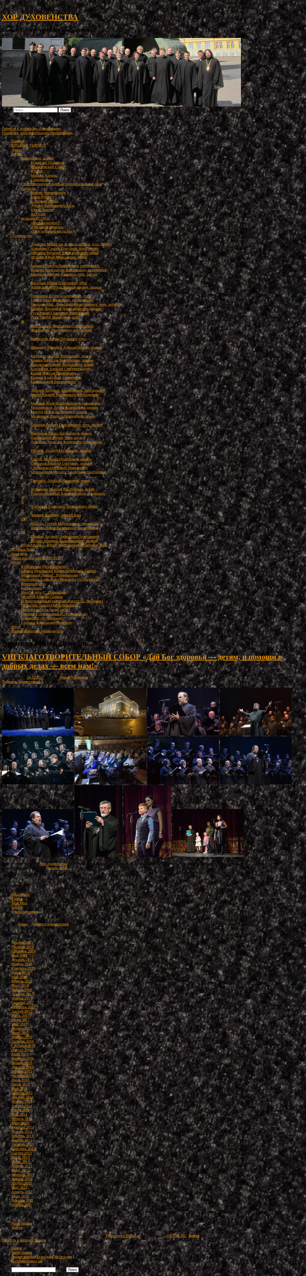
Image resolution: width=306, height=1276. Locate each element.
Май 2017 (19, 1024)
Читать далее (59, 868)
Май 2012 (19, 1187)
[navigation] (153, 1259)
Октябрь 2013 (22, 1145)
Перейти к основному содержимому (31, 129)
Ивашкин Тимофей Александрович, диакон (66, 347)
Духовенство (22, 236)
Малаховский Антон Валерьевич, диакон (64, 408)
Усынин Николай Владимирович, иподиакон (68, 493)
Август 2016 (21, 1050)
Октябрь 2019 (22, 947)
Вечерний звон (33, 584)
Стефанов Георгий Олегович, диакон (61, 463)
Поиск (7, 110)
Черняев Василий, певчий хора (56, 515)
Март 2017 (20, 1033)
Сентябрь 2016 (23, 1046)
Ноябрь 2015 (21, 1071)
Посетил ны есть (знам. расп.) (45, 610)
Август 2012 (21, 1183)
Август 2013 (21, 1153)
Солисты (28, 188)
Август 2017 (21, 1011)
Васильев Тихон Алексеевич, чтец (59, 283)
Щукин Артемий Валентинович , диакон (64, 541)
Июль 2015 (20, 1080)
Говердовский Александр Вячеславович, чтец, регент (75, 304)
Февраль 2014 (22, 1127)
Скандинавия (42, 180)
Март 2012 (20, 1196)
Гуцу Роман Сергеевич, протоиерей (60, 313)
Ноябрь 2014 (21, 1102)
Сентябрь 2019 (23, 951)
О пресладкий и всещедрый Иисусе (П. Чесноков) (62, 601)
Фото (15, 627)
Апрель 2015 (21, 1093)
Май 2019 (19, 955)
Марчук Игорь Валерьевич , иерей (59, 412)
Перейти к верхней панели (24, 1240)
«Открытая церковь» (47, 227)
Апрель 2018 (21, 981)
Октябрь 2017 (22, 1003)
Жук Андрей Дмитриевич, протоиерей (62, 326)
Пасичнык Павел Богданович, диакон (61, 433)
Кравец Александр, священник (56, 377)
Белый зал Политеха (47, 162)
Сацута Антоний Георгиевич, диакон (61, 459)
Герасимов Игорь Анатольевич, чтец (61, 296)
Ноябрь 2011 (21, 1205)
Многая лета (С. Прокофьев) (44, 592)
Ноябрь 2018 (21, 964)
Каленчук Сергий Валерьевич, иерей (61, 356)
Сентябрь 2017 (23, 1007)
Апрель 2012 (21, 1192)
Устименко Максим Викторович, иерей (63, 489)
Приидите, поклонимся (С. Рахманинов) (54, 614)
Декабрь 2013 (22, 1136)
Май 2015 (19, 1089)
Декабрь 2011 (22, 1200)
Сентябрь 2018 (23, 968)
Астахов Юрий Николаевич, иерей (59, 257)
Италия (37, 171)
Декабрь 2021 (22, 942)
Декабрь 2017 (22, 994)
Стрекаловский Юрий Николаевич (59, 468)
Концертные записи (37, 158)
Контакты (19, 554)
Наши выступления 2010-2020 (36, 558)
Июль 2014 (20, 1110)
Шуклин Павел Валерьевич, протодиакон (64, 528)
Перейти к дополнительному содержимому (37, 133)
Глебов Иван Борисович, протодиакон (62, 300)
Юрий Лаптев (42, 210)
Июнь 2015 (20, 1084)
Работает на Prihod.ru (123, 1236)
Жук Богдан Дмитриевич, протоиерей (61, 330)
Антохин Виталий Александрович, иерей (65, 253)
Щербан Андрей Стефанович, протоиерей (65, 536)
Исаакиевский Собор (48, 167)
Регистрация (21, 1223)
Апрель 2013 (21, 1166)
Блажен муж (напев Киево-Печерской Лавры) (58, 571)
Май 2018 (19, 977)
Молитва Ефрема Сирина (42, 597)
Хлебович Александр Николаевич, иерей (64, 506)
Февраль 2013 (22, 1175)
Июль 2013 (20, 1157)
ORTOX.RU (176, 1236)
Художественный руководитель (37, 631)
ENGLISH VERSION (28, 145)
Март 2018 (20, 985)
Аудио (16, 150)
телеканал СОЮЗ (35, 218)
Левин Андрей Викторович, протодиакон (65, 395)
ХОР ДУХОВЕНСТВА (40, 17)
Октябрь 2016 (22, 1041)
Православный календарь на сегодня (41, 1257)
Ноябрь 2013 (21, 1140)
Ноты (16, 562)
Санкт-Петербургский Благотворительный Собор (61, 184)
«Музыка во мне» (45, 223)
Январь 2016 (21, 1063)
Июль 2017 (20, 1016)
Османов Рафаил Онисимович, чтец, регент (66, 425)
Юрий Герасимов (74, 677)
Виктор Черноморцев (48, 193)
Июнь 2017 (20, 1020)
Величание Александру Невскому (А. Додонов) (60, 579)
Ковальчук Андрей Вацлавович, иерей (62, 365)
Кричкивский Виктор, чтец (53, 382)
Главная (17, 141)
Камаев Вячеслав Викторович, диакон (62, 360)
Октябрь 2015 (22, 1076)
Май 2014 (19, 1114)
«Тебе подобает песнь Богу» (53, 231)
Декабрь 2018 (22, 960)
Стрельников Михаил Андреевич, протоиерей (68, 472)
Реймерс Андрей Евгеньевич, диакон (61, 450)
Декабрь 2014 (22, 1097)
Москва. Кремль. (44, 175)
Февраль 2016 (22, 1059)
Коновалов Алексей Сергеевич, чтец (61, 369)
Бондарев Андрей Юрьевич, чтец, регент (64, 274)
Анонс (22, 924)
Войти (16, 1228)
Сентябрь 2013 (23, 1149)
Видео (16, 154)
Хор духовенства (53, 864)
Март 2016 (20, 1054)
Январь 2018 (21, 990)
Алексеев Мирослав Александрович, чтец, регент (71, 244)
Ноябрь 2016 (21, 1037)
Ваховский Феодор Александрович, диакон (66, 287)
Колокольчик (31, 588)
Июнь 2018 (20, 973)
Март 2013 (20, 1170)
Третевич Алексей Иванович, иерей (60, 481)
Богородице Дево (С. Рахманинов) (49, 575)
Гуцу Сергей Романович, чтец (55, 317)
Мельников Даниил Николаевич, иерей (63, 416)
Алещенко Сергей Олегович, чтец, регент (65, 248)
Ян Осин (38, 214)
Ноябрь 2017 (21, 998)
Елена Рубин (41, 197)
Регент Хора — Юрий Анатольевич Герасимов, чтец (64, 545)
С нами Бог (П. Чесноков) (42, 618)
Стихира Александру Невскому (47, 622)
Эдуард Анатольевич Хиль (53, 205)
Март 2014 (20, 1123)
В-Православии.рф (26, 1261)
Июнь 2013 (20, 1162)
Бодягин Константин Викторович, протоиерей (69, 270)
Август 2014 (21, 1106)
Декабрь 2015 (22, 1067)
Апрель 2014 (21, 1119)
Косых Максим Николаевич (53, 373)
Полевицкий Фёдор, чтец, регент (58, 438)
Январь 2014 (21, 1132)
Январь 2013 (21, 1179)
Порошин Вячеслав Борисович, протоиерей (66, 442)
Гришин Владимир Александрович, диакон (66, 309)
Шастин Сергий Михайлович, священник (65, 524)
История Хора (22, 549)
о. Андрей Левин (45, 201)
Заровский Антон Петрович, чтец (58, 339)
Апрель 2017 (21, 1028)
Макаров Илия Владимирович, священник (65, 403)
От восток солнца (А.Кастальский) (49, 605)
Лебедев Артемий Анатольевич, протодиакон (68, 390)
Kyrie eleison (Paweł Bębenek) (44, 567)
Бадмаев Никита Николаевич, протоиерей (65, 266)
